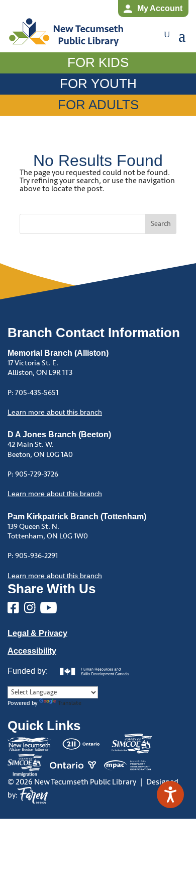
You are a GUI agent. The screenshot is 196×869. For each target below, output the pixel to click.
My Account (159, 8)
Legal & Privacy (37, 633)
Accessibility (32, 651)
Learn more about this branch (55, 494)
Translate (69, 703)
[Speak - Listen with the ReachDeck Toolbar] (170, 794)
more (55, 412)
